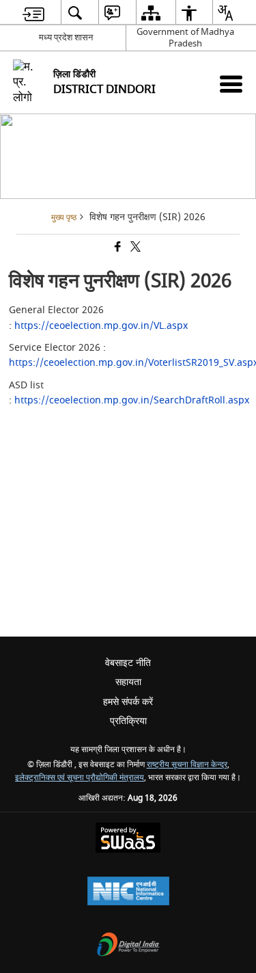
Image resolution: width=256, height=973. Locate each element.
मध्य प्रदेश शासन (66, 37)
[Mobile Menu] (231, 84)
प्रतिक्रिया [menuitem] (128, 721)
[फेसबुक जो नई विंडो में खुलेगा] (116, 248)
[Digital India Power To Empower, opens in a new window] (128, 946)
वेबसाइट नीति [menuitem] (128, 663)
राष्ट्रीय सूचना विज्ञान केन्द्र (187, 765)
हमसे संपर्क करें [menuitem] (128, 702)
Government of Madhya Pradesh (185, 37)
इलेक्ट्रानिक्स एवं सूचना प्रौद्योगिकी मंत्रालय (79, 778)
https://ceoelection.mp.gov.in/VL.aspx (101, 326)
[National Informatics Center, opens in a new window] (128, 892)
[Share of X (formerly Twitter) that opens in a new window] (134, 248)
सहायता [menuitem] (128, 682)
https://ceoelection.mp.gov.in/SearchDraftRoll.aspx (131, 400)
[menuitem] (33, 12)
